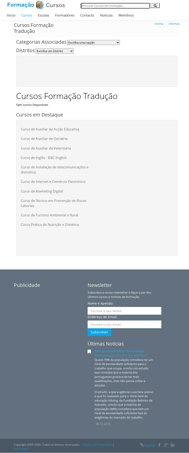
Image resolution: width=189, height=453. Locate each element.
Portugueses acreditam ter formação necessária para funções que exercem (120, 353)
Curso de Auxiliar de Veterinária (46, 148)
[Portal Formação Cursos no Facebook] (159, 445)
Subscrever (99, 332)
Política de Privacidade (97, 445)
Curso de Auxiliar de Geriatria (44, 138)
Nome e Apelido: (100, 303)
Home (159, 24)
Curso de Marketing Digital (42, 191)
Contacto (87, 15)
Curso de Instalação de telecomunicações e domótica (55, 169)
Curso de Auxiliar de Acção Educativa (50, 129)
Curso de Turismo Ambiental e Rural (49, 215)
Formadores (64, 15)
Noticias (106, 15)
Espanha (149, 445)
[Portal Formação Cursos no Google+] (166, 445)
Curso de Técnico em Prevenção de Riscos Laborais (53, 203)
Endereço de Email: (102, 317)
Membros (126, 15)
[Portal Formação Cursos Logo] (36, 5)
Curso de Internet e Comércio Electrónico (53, 181)
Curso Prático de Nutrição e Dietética (50, 224)
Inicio (11, 15)
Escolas (43, 15)
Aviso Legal (21, 448)
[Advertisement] (105, 70)
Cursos (26, 15)
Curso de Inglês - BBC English (44, 157)
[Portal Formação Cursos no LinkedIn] (172, 445)
